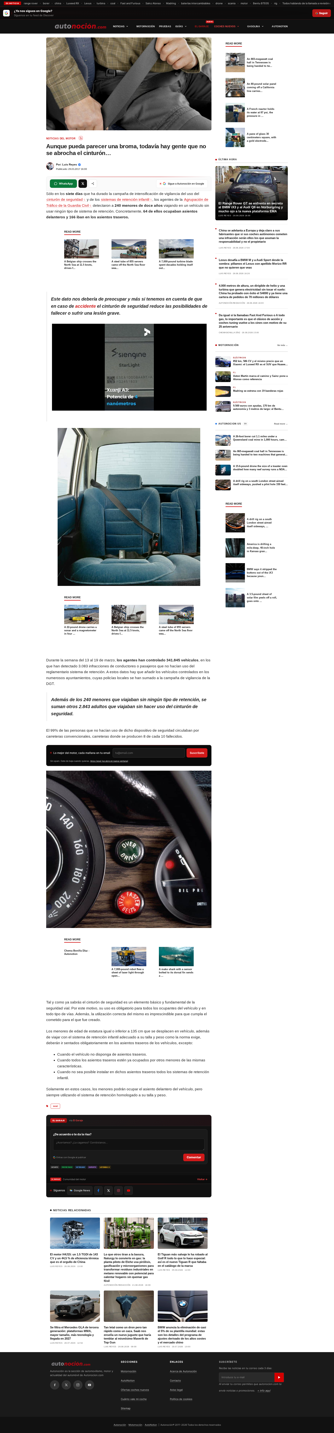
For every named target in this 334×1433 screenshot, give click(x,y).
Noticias (118, 26)
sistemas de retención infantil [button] (125, 199)
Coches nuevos (224, 26)
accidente (85, 306)
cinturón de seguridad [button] (65, 199)
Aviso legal (176, 1389)
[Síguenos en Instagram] (118, 1190)
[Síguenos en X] (108, 1190)
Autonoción (120, 1424)
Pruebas (165, 26)
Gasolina (253, 26)
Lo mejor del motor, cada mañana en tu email (81, 752)
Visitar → (202, 1179)
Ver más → (282, 345)
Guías (179, 26)
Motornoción (145, 26)
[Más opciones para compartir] (93, 183)
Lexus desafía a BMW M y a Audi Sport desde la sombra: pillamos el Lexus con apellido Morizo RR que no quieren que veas (253, 263)
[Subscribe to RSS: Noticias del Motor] (81, 138)
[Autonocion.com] (80, 26)
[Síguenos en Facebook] (98, 1190)
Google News (82, 1190)
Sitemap (125, 1408)
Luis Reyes (69, 164)
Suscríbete (197, 752)
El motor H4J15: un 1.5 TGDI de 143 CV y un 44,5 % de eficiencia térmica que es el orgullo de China (74, 1258)
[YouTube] (89, 1385)
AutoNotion (280, 26)
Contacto (175, 1380)
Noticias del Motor (60, 138)
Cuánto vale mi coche (134, 1399)
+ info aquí (263, 1390)
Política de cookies (181, 1399)
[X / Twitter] (66, 1385)
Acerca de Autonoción (183, 1371)
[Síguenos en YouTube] (128, 1190)
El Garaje (202, 26)
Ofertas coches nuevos (135, 1389)
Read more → (281, 424)
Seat (55, 1106)
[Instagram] (78, 1385)
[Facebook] (54, 1385)
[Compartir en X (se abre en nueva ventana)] (82, 183)
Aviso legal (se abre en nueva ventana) (109, 761)
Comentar (194, 1157)
